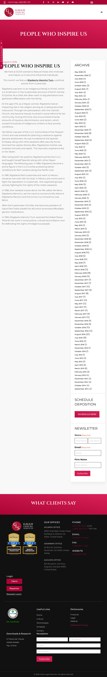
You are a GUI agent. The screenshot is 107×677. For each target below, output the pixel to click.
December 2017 (81, 280)
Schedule (41, 627)
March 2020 (80, 191)
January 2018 (80, 276)
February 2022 (81, 157)
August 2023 (80, 113)
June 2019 (79, 222)
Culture (40, 619)
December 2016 (81, 321)
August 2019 (80, 215)
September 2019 (82, 212)
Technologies (43, 623)
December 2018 (81, 239)
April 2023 (79, 126)
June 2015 (79, 358)
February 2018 (81, 273)
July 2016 (78, 338)
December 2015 (81, 348)
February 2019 (81, 232)
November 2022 (81, 133)
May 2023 (79, 123)
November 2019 (81, 205)
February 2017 (81, 314)
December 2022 (81, 130)
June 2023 (79, 120)
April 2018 (79, 266)
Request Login (14, 594)
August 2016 (80, 334)
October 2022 (80, 137)
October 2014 (80, 385)
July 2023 (79, 116)
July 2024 (79, 92)
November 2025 (81, 75)
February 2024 (81, 99)
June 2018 (79, 259)
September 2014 (82, 389)
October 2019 (80, 208)
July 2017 (78, 297)
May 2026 (79, 72)
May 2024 (79, 96)
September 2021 (81, 171)
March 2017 (79, 310)
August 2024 (80, 89)
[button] (92, 2)
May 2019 (78, 225)
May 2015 (78, 362)
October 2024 (80, 86)
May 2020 (79, 184)
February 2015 (81, 372)
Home (39, 615)
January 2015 (80, 375)
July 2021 (78, 178)
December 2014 (81, 379)
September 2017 (82, 290)
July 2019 (78, 218)
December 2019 (81, 201)
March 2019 (79, 229)
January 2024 (80, 103)
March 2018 (79, 270)
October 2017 (80, 287)
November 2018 (81, 242)
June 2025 (79, 82)
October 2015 (80, 351)
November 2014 (81, 382)
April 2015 (79, 365)
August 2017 (80, 293)
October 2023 (80, 106)
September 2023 (82, 109)
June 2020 (79, 181)
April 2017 (79, 307)
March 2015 (79, 368)
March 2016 (79, 344)
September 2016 (82, 331)
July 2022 (79, 147)
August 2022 (80, 143)
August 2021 (80, 174)
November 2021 (81, 164)
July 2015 (78, 355)
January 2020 (80, 198)
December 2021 (81, 160)
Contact (40, 631)
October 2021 (80, 167)
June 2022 (79, 150)
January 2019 (80, 235)
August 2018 (80, 252)
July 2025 (79, 79)
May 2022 (79, 154)
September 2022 (82, 140)
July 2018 (78, 256)
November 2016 (81, 324)
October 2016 (80, 327)
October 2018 (80, 246)
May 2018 (78, 263)
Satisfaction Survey (79, 625)
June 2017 (79, 300)
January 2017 (80, 317)
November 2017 (81, 283)
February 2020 (81, 195)
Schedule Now (87, 414)
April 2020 (79, 188)
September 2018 (82, 249)
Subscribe (82, 473)
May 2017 (78, 304)
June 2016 (79, 341)
